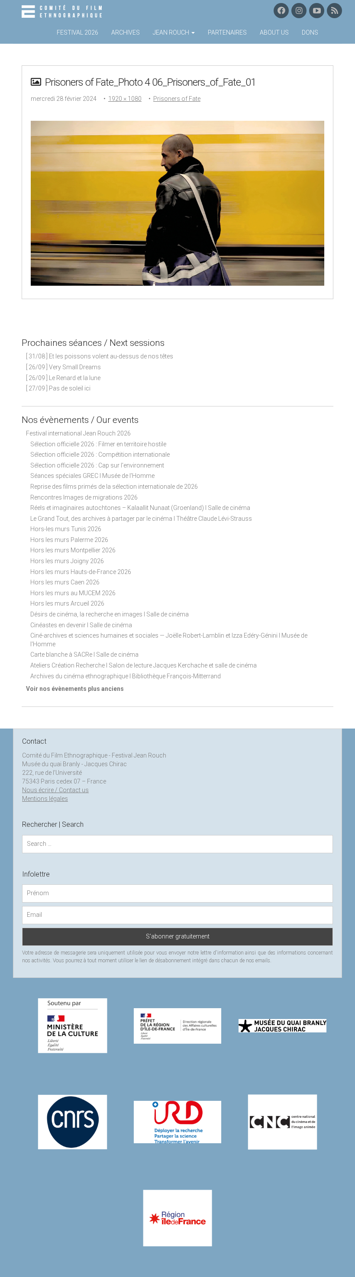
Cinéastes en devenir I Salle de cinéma (81, 625)
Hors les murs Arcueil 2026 (67, 603)
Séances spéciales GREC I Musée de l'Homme (92, 475)
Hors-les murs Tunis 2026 (65, 529)
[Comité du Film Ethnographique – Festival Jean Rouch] (63, 11)
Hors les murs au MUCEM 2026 (73, 593)
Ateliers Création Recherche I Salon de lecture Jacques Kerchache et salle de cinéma (143, 665)
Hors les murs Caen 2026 (65, 582)
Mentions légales (45, 798)
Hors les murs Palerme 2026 (69, 539)
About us (274, 32)
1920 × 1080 (125, 98)
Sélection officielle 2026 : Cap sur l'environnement (97, 465)
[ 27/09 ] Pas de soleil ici (58, 388)
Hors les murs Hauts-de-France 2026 (80, 571)
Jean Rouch (171, 32)
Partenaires (227, 32)
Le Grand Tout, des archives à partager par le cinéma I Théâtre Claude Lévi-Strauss (141, 518)
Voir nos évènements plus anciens (75, 688)
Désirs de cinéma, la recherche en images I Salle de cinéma (109, 614)
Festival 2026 (77, 32)
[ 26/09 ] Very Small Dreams (63, 367)
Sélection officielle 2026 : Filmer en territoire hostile (98, 444)
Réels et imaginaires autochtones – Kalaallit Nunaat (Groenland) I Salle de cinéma (140, 507)
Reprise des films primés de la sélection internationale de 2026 (114, 486)
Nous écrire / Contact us (55, 790)
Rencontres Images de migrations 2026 (84, 497)
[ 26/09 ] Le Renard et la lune (63, 377)
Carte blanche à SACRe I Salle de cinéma (84, 654)
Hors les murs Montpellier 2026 (73, 550)
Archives (125, 32)
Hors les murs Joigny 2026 (67, 561)
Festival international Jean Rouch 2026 (78, 433)
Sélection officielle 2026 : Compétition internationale (100, 454)
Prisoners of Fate (176, 98)
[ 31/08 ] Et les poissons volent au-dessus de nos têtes (99, 356)
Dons (310, 32)
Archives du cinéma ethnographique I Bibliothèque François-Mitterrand (125, 676)
